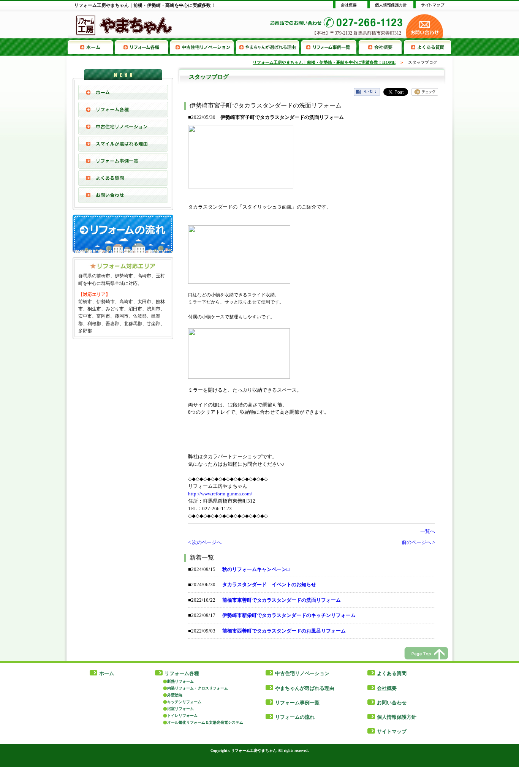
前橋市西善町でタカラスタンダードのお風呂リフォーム (284, 631)
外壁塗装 (174, 695)
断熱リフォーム (180, 681)
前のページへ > (418, 542)
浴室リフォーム (180, 709)
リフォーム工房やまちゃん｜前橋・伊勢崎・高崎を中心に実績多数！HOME (324, 62)
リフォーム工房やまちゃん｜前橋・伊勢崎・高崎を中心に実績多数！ (144, 5)
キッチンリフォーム (184, 702)
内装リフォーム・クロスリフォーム (197, 688)
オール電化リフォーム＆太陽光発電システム (205, 722)
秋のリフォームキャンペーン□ (256, 569)
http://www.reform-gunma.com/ (220, 494)
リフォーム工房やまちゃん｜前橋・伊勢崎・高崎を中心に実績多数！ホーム (91, 47)
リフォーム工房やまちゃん (254, 750)
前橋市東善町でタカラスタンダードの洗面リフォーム (281, 600)
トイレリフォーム (182, 715)
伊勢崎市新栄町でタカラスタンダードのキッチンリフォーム (289, 615)
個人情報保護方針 (396, 717)
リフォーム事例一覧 (330, 47)
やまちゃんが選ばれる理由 (268, 47)
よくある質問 (427, 47)
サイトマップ (392, 731)
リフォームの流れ (295, 717)
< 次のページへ (205, 542)
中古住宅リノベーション (203, 47)
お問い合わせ (123, 195)
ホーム (106, 673)
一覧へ (427, 531)
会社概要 (381, 47)
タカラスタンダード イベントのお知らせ (269, 584)
